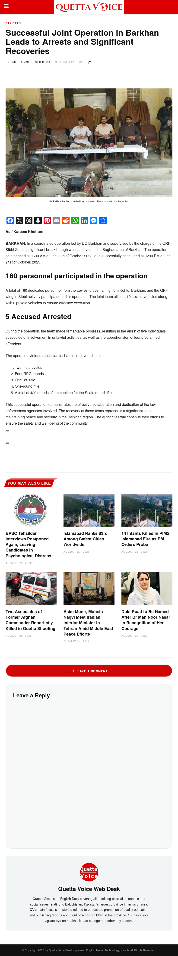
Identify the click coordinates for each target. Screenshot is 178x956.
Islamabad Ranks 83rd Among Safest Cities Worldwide (86, 539)
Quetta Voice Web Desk (31, 62)
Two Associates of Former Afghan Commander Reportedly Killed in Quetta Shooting (30, 619)
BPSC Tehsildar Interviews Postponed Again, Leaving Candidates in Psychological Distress (28, 544)
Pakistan (13, 23)
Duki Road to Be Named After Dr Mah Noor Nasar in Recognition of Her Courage (145, 619)
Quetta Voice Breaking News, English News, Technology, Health (89, 950)
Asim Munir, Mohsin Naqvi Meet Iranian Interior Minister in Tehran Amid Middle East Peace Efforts (88, 622)
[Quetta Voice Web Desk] (89, 871)
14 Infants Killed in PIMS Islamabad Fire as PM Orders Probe (145, 539)
